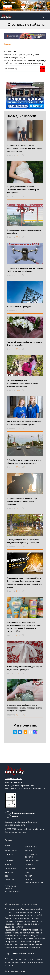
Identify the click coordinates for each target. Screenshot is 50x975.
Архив (7, 845)
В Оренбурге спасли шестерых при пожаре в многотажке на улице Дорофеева (22, 501)
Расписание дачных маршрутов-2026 (12, 888)
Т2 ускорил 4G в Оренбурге (19, 306)
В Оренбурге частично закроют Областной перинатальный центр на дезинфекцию (23, 189)
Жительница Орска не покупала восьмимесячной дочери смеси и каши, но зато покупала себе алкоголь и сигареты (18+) (24, 626)
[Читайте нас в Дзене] (30, 732)
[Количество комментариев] (25, 196)
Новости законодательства (34, 881)
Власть (8, 864)
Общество (30, 868)
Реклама (9, 861)
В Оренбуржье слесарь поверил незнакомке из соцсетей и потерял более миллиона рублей (24, 148)
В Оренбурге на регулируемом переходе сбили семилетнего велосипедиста (24, 461)
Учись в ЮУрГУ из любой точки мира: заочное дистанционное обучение (24, 423)
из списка (9, 965)
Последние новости (21, 116)
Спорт (28, 872)
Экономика (10, 868)
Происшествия (32, 861)
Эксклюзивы (11, 850)
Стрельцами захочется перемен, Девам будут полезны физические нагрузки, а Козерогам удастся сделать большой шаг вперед (24, 582)
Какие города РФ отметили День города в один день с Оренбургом (24, 668)
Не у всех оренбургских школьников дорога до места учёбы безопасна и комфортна (22, 383)
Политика (30, 864)
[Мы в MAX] (35, 732)
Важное (28, 850)
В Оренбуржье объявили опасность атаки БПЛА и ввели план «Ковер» (25, 270)
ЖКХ (6, 876)
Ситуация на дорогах (31, 855)
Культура (9, 872)
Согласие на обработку (16, 822)
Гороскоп (9, 854)
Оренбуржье (10, 880)
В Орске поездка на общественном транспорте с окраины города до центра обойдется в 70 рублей (24, 707)
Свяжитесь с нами (13, 778)
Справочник (31, 847)
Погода (28, 876)
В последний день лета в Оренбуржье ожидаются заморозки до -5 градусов (23, 541)
